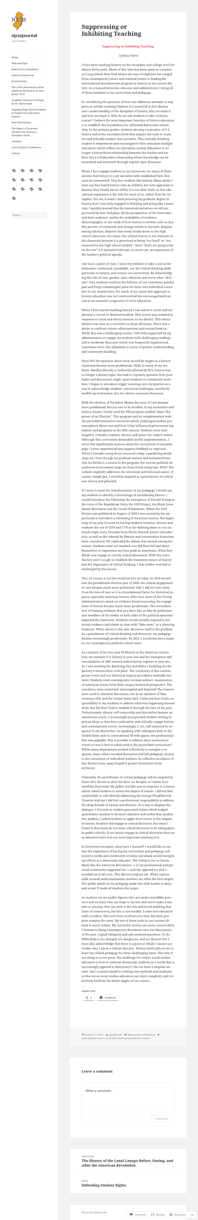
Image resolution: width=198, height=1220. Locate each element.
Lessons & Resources (23, 75)
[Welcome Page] (24, 173)
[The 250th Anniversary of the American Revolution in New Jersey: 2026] (24, 182)
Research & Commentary (25, 69)
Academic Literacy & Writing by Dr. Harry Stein (28, 101)
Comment (161, 1118)
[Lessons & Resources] (41, 173)
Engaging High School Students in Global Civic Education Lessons (29, 113)
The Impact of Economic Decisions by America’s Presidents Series (25, 132)
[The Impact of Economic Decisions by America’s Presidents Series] (24, 191)
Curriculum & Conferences (26, 147)
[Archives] (33, 191)
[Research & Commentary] (33, 173)
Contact (16, 153)
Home (15, 57)
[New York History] (15, 191)
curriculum (110, 1038)
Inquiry (146, 1038)
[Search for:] (29, 215)
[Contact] (15, 200)
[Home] (15, 173)
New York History (21, 122)
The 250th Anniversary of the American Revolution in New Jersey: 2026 (28, 91)
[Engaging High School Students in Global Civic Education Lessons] (41, 182)
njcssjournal (24, 35)
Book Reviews (19, 81)
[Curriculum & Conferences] (41, 191)
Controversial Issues (93, 1038)
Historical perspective (129, 1038)
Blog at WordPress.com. (94, 1212)
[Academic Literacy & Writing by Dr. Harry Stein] (33, 182)
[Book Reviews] (15, 182)
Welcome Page (19, 63)
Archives (16, 141)
